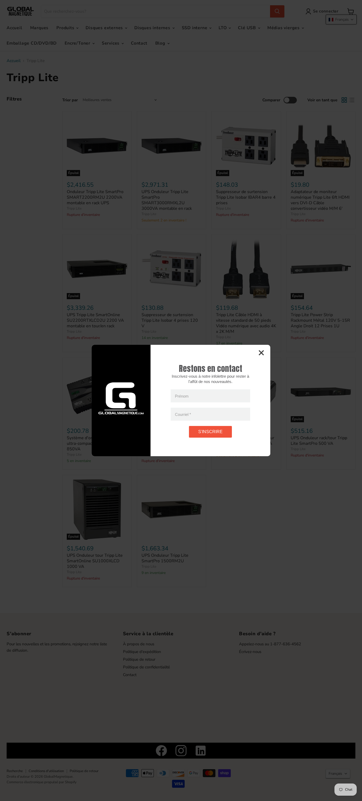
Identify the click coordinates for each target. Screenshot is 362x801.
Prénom (182, 396)
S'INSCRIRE (210, 431)
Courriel (183, 414)
